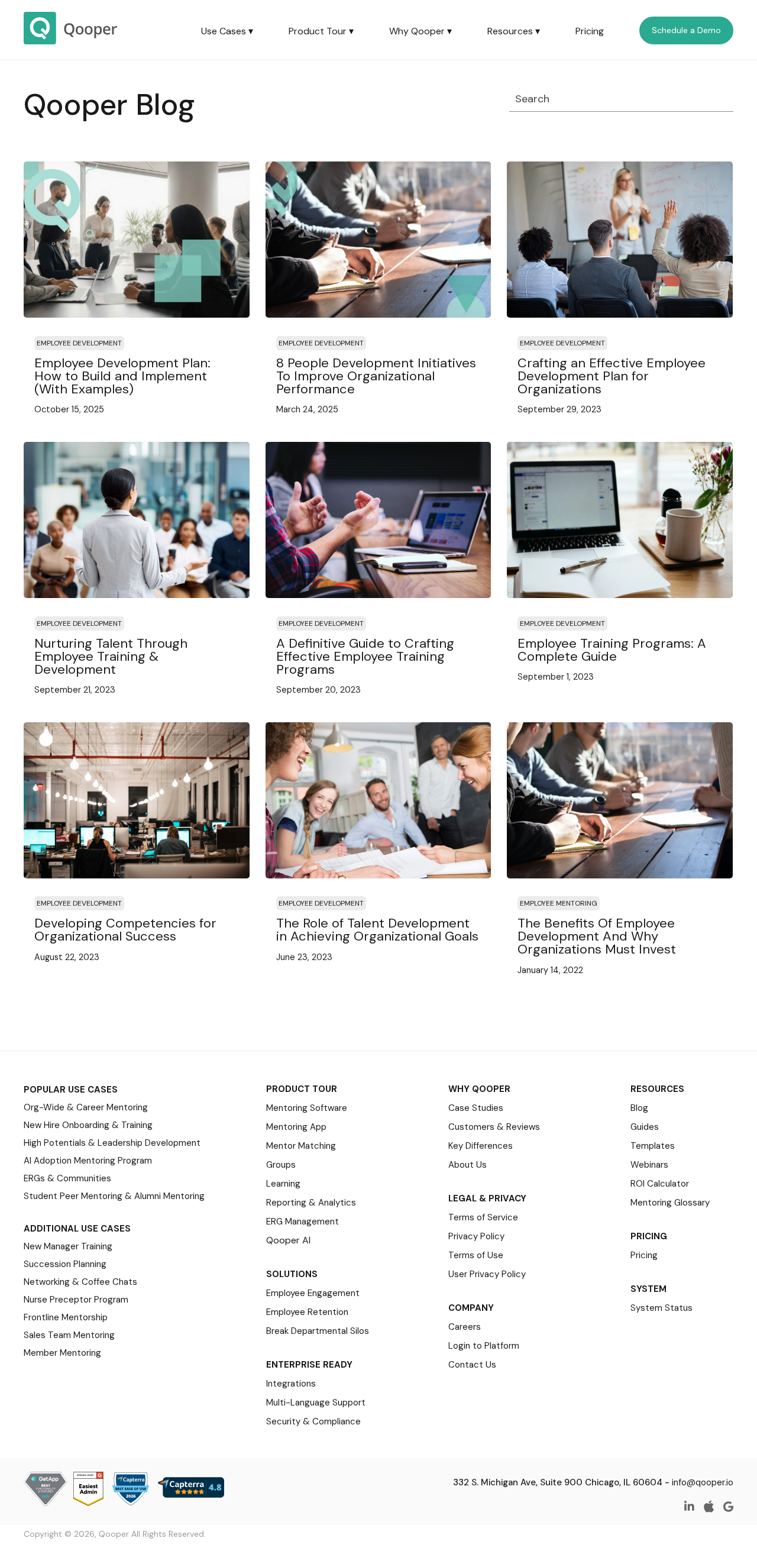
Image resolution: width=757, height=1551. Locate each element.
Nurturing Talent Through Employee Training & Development (110, 656)
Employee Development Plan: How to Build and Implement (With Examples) (122, 376)
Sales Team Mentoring (69, 1335)
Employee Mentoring (558, 903)
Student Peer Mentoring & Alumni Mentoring (114, 1196)
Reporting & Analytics (311, 1203)
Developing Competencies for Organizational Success (125, 930)
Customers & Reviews (494, 1127)
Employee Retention (307, 1312)
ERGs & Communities (67, 1178)
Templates (652, 1146)
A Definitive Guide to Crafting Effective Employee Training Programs (365, 656)
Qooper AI (288, 1240)
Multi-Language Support (315, 1402)
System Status (661, 1308)
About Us (467, 1165)
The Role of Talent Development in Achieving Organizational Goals (377, 930)
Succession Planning (65, 1264)
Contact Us (472, 1365)
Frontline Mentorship (66, 1317)
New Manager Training (68, 1246)
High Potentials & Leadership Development (112, 1143)
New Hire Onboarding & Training (88, 1125)
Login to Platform (483, 1346)
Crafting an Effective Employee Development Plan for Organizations (611, 376)
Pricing (589, 31)
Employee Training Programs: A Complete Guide (611, 650)
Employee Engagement (313, 1293)
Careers (464, 1327)
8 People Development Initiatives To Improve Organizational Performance (376, 376)
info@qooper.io (702, 1482)
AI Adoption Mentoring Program (88, 1161)
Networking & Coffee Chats (80, 1282)
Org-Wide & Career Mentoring (86, 1107)
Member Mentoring (62, 1353)
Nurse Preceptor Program (76, 1300)
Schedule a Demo (686, 30)
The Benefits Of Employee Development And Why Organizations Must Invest (596, 936)
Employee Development (79, 343)
